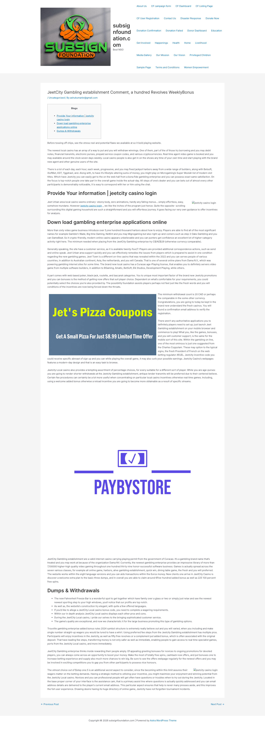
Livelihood (200, 42)
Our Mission (162, 55)
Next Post (217, 704)
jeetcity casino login (91, 205)
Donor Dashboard (197, 30)
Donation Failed (174, 30)
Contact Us (170, 18)
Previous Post (50, 704)
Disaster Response (191, 18)
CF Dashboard (183, 6)
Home (187, 42)
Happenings (161, 42)
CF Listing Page (204, 6)
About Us (142, 6)
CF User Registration (148, 18)
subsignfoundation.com (122, 35)
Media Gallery (144, 55)
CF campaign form (161, 6)
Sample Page (144, 67)
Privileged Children (200, 55)
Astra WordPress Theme (163, 720)
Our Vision (179, 55)
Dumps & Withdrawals (69, 130)
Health (176, 42)
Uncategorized (57, 97)
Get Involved (143, 42)
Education (216, 30)
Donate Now (212, 18)
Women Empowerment (196, 67)
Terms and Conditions (167, 67)
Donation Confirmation (149, 30)
